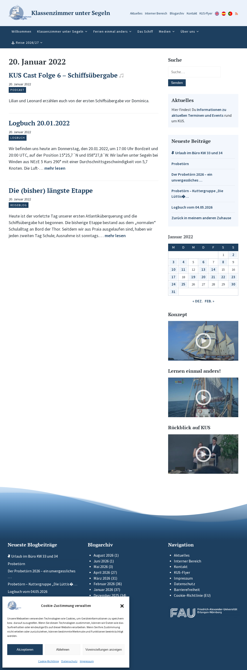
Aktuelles (136, 13)
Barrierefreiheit (187, 589)
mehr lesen (54, 168)
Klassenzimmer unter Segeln (60, 31)
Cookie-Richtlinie (48, 661)
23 (233, 277)
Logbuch (17, 137)
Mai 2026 (101, 566)
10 (173, 269)
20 (203, 277)
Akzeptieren (25, 649)
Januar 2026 (103, 589)
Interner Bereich (156, 13)
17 (173, 277)
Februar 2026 (104, 584)
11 (183, 269)
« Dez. (197, 301)
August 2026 (104, 555)
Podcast (17, 90)
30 (233, 284)
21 (213, 277)
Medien (165, 31)
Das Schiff (145, 31)
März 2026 (102, 578)
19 (193, 277)
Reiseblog (18, 205)
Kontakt (192, 13)
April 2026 (102, 572)
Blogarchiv (177, 13)
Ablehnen (62, 649)
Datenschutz (69, 661)
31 (173, 291)
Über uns (188, 31)
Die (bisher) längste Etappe (51, 190)
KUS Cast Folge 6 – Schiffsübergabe (63, 75)
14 (213, 269)
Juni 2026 (101, 561)
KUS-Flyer (205, 13)
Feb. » (209, 301)
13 (203, 269)
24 (173, 284)
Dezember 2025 (106, 595)
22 (223, 277)
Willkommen (21, 31)
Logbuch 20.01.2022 (39, 123)
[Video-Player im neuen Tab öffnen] (203, 340)
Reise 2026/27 (27, 42)
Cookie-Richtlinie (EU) (192, 595)
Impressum (87, 661)
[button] (122, 606)
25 (183, 284)
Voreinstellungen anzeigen (103, 649)
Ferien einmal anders (110, 31)
